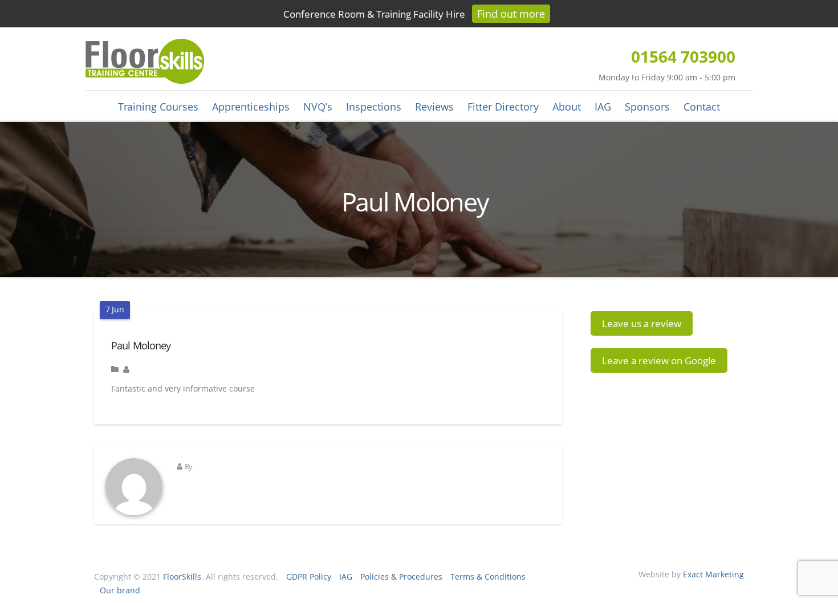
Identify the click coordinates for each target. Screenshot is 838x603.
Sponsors (647, 106)
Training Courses (158, 106)
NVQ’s (317, 106)
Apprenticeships (251, 106)
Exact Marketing (713, 574)
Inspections (373, 106)
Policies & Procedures (401, 576)
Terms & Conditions (488, 576)
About (566, 106)
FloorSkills (182, 576)
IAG (603, 106)
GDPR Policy (308, 576)
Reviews (434, 106)
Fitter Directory (503, 106)
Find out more (511, 14)
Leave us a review (641, 323)
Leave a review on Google (659, 360)
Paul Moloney (140, 345)
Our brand (120, 590)
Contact (702, 106)
